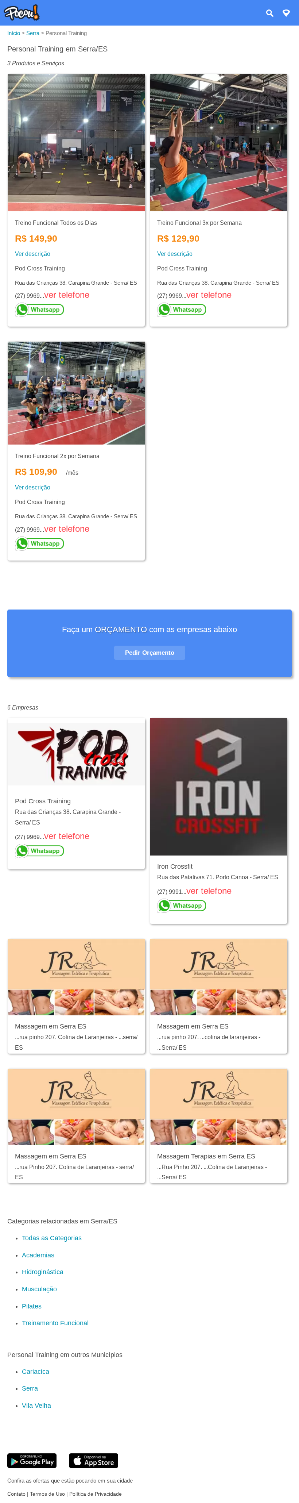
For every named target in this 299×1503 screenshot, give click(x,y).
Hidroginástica (42, 1272)
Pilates (32, 1306)
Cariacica (35, 1371)
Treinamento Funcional (55, 1323)
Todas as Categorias (52, 1238)
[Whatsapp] (76, 310)
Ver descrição (32, 254)
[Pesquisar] (269, 14)
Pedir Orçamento (149, 652)
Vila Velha (36, 1405)
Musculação (39, 1289)
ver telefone (66, 295)
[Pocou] (22, 19)
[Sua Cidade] (286, 14)
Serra (30, 1388)
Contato (16, 1494)
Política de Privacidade (95, 1494)
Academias (38, 1255)
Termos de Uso (47, 1494)
